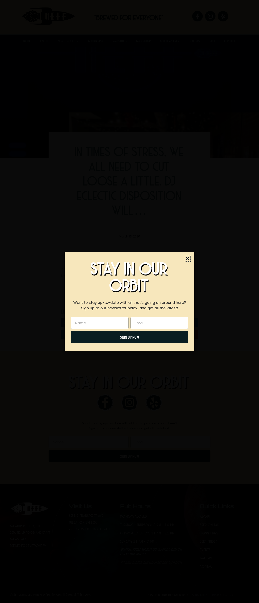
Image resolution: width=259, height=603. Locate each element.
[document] (129, 301)
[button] (187, 258)
